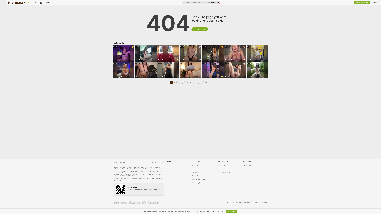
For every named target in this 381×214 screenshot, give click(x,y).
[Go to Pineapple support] (144, 202)
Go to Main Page (200, 29)
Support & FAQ (247, 165)
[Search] (206, 2)
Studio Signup (221, 169)
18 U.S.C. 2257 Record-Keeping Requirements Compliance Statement (247, 202)
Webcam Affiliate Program (224, 172)
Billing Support (247, 169)
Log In (375, 2)
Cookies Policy (196, 176)
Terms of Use (196, 169)
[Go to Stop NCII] (153, 202)
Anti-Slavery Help (197, 183)
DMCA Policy (196, 172)
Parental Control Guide (198, 179)
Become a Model (222, 165)
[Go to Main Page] (16, 2)
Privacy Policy (196, 165)
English (156, 162)
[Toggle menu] (3, 2)
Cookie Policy (210, 211)
